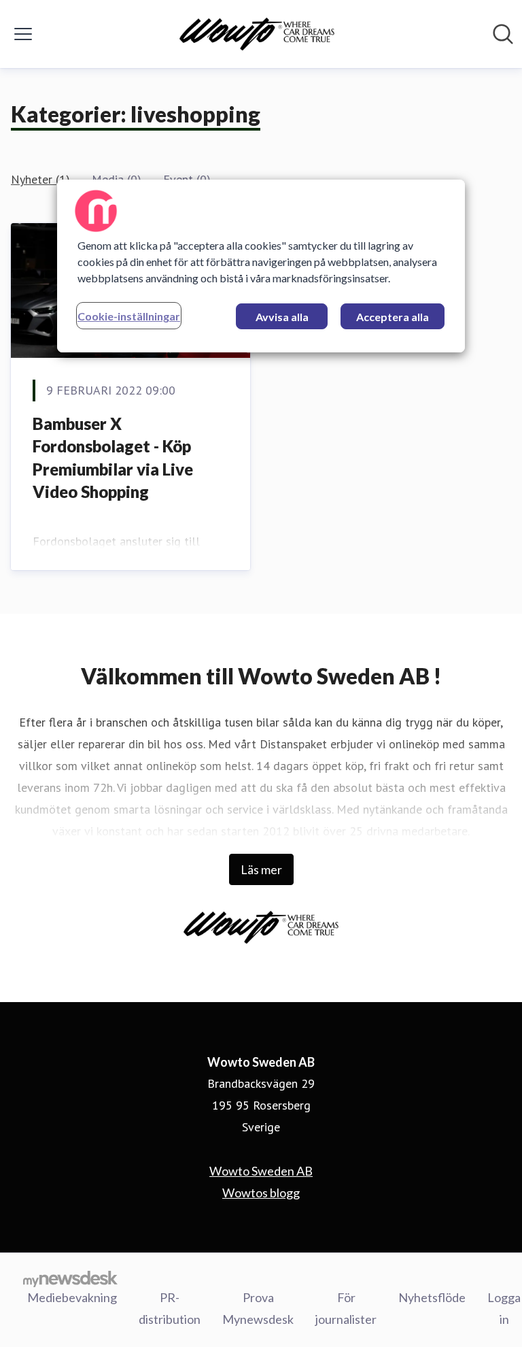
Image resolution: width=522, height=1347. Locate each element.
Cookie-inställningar (128, 316)
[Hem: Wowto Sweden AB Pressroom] (256, 34)
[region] (261, 266)
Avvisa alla (282, 316)
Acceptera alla (392, 316)
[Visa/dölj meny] (23, 34)
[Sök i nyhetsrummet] (503, 34)
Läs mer (261, 869)
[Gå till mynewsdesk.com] (70, 1278)
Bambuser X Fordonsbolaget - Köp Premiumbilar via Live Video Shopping (113, 458)
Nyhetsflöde (432, 1297)
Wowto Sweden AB (261, 1170)
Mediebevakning (72, 1297)
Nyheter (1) (40, 179)
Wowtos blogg (261, 1192)
